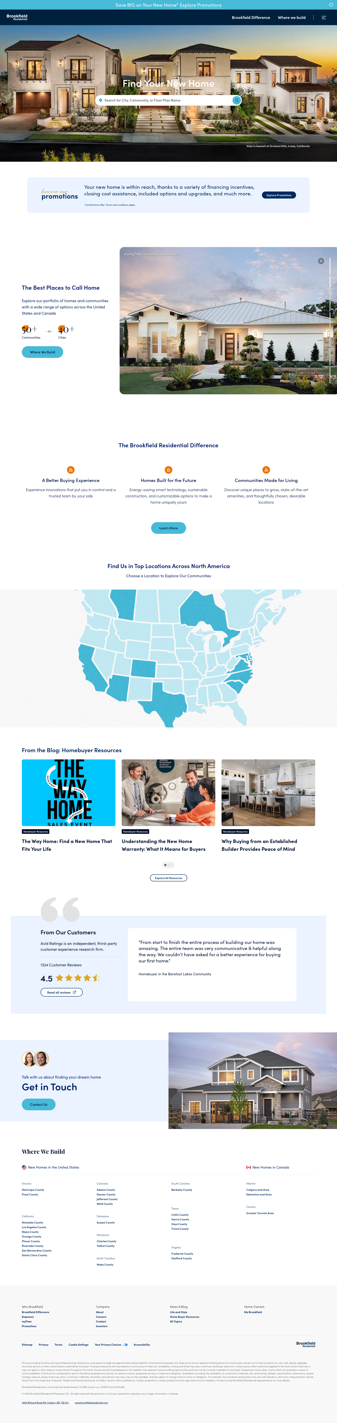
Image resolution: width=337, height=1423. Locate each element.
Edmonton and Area (259, 1194)
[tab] (165, 865)
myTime (27, 1321)
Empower (28, 1316)
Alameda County (32, 1222)
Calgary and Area (257, 1190)
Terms (58, 1344)
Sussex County (106, 1222)
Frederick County (182, 1253)
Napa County (30, 1232)
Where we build (292, 17)
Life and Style (178, 1312)
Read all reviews (59, 992)
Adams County (106, 1190)
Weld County (105, 1204)
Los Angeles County (34, 1227)
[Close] (331, 5)
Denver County (106, 1194)
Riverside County (32, 1246)
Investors (102, 1326)
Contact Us (38, 1104)
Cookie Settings (79, 1344)
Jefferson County (107, 1199)
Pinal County (30, 1194)
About (100, 1312)
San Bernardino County (36, 1250)
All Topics (176, 1321)
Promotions (29, 1326)
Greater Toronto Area (260, 1213)
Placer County (31, 1241)
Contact (101, 1321)
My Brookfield (253, 1312)
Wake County (105, 1264)
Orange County (31, 1236)
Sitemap (27, 1344)
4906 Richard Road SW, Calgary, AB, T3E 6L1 (45, 1402)
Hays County (179, 1224)
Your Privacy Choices (108, 1344)
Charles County (106, 1241)
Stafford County (181, 1258)
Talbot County (105, 1246)
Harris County (180, 1219)
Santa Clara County (34, 1255)
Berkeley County (181, 1190)
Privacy (43, 1344)
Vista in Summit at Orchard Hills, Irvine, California (278, 146)
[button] (321, 261)
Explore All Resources (168, 878)
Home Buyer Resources (184, 1316)
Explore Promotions (201, 5)
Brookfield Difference (251, 17)
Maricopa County (33, 1190)
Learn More (168, 527)
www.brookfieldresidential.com (91, 1402)
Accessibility (142, 1344)
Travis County (180, 1229)
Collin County (179, 1214)
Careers (101, 1316)
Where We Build (42, 352)
